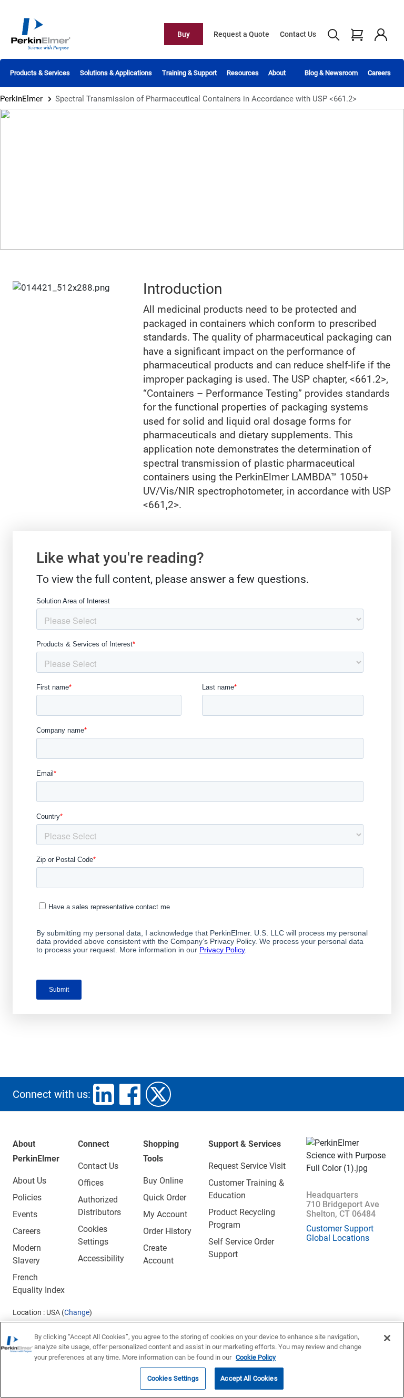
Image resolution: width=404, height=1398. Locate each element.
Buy (183, 34)
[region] (202, 1359)
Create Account (158, 1254)
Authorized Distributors (99, 1206)
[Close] (387, 1338)
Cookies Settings (173, 1378)
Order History (167, 1231)
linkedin (103, 1094)
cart (356, 34)
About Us (29, 1181)
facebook (129, 1094)
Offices (91, 1183)
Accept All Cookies (248, 1378)
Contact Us (298, 34)
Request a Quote (241, 34)
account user (380, 34)
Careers (379, 73)
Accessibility (101, 1258)
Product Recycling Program (241, 1218)
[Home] (40, 34)
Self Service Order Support (241, 1248)
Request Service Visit (247, 1166)
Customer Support (339, 1228)
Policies (27, 1197)
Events (25, 1214)
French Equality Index (39, 1283)
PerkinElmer (21, 99)
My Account (165, 1214)
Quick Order (164, 1197)
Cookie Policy (256, 1357)
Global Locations (337, 1238)
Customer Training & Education (246, 1189)
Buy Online (163, 1181)
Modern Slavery (27, 1254)
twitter (158, 1094)
